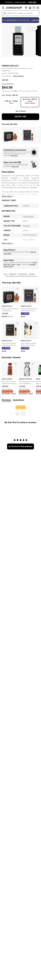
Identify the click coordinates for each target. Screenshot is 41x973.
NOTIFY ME (20, 116)
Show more (7, 196)
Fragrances (12, 274)
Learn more (14, 155)
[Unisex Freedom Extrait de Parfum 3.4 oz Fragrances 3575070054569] (35, 28)
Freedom (32, 274)
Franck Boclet (22, 274)
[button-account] (30, 7)
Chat (18, 264)
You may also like (9, 124)
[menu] (3, 7)
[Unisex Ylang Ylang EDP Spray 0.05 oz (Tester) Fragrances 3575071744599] (36, 323)
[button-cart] (37, 7)
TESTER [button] (26, 313)
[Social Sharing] (30, 28)
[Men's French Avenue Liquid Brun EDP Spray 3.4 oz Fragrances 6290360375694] (15, 363)
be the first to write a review (20, 446)
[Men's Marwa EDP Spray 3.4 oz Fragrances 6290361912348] (32, 363)
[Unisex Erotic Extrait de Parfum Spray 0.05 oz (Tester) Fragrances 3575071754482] (17, 323)
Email (13, 264)
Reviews (6, 400)
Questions (18, 400)
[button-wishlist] (34, 7)
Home (5, 274)
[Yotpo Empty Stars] (7, 76)
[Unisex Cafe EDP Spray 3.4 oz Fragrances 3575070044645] (17, 289)
